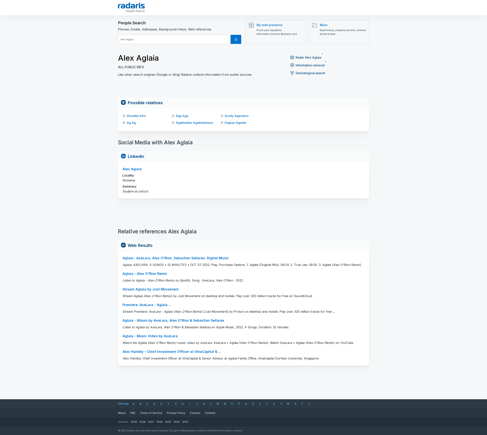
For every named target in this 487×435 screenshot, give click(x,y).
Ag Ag (131, 123)
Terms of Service (151, 412)
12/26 (159, 421)
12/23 (185, 421)
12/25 (168, 421)
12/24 (176, 421)
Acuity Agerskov (237, 116)
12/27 (151, 421)
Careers (195, 412)
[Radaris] (131, 5)
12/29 (134, 421)
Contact (210, 412)
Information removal (310, 65)
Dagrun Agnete (235, 123)
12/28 (142, 421)
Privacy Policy (176, 412)
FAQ (132, 412)
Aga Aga (182, 116)
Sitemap (123, 403)
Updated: (123, 421)
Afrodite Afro (136, 116)
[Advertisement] (243, 88)
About (122, 412)
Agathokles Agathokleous (194, 123)
